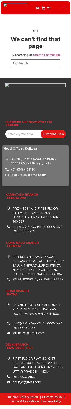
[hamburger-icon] (63, 7)
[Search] (15, 63)
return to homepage (47, 55)
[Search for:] (35, 63)
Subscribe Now (53, 134)
